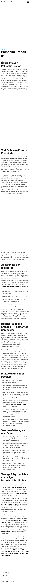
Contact (5, 575)
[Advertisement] (15, 24)
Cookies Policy (6, 572)
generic (3, 49)
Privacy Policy (6, 573)
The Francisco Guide (8, 2)
